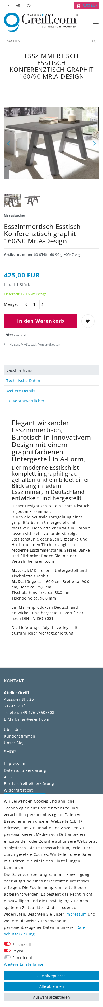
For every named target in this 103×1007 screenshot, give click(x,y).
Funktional (22, 957)
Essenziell (21, 944)
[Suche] (94, 41)
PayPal (18, 951)
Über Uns (13, 729)
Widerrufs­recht (18, 790)
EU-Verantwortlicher (25, 400)
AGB (8, 776)
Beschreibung (19, 370)
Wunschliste (18, 335)
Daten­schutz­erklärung (25, 770)
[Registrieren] (18, 5)
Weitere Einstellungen (25, 964)
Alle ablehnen (51, 986)
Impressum (14, 763)
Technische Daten (23, 380)
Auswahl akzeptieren (51, 997)
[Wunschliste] (27, 5)
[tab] (51, 370)
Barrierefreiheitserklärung (29, 783)
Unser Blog (14, 742)
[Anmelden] (8, 5)
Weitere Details (20, 390)
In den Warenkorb (40, 321)
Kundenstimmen (19, 736)
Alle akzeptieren (51, 975)
